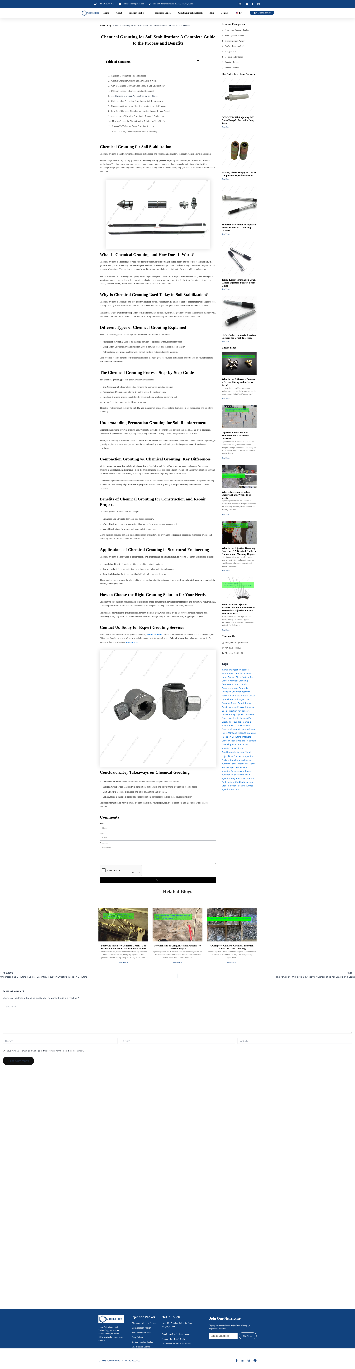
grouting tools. (132, 642)
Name (102, 824)
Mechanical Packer (247, 763)
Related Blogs (177, 891)
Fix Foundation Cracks (240, 722)
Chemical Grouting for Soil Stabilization (128, 76)
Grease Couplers (239, 729)
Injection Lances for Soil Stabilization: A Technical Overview (235, 435)
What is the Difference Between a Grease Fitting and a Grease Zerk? (239, 382)
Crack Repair (237, 703)
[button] (240, 4)
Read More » (226, 127)
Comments (104, 843)
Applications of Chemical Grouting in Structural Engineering (137, 116)
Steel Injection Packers (233, 786)
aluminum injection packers (235, 670)
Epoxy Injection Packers (241, 714)
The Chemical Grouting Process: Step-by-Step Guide (134, 96)
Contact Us (228, 636)
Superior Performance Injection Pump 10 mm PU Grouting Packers (239, 227)
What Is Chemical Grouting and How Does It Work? (134, 81)
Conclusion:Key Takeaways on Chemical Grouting (134, 131)
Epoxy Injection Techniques (235, 718)
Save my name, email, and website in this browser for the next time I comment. (45, 1051)
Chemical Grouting (238, 680)
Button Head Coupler (232, 673)
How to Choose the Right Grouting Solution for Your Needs (138, 121)
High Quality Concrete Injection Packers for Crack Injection (239, 336)
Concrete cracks (230, 688)
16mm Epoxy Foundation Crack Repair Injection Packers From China (239, 282)
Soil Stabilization (243, 782)
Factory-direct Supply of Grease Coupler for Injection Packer (239, 174)
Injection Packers (233, 756)
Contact (224, 13)
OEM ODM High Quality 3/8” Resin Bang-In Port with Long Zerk (238, 120)
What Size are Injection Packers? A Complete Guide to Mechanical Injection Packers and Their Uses (238, 609)
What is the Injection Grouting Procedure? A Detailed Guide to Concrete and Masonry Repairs (239, 551)
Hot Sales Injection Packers (238, 73)
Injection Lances (240, 744)
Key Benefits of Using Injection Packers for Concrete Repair (177, 947)
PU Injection (228, 782)
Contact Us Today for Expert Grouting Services (133, 126)
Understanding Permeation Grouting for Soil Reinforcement (137, 101)
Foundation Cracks (232, 725)
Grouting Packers (241, 736)
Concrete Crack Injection (235, 684)
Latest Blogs (229, 347)
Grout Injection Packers (233, 741)
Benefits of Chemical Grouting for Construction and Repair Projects (140, 111)
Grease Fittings (237, 733)
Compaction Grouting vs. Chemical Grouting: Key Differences (138, 106)
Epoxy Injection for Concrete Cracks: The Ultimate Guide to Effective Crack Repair (123, 947)
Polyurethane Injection (243, 778)
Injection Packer (136, 13)
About (119, 13)
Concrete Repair (239, 695)
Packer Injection (230, 767)
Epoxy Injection (246, 707)
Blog (212, 13)
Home (106, 13)
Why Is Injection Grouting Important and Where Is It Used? (236, 494)
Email (102, 833)
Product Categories (233, 24)
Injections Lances (163, 13)
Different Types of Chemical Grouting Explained (132, 91)
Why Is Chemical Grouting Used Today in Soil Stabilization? (138, 86)
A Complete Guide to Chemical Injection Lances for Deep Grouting (231, 947)
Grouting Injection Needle (190, 13)
